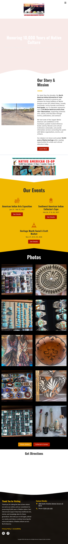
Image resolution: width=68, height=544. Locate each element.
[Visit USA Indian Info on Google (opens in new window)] (3, 533)
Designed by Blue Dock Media (44, 539)
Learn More (43, 149)
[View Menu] (65, 3)
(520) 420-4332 (48, 508)
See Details (17, 214)
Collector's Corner (41, 444)
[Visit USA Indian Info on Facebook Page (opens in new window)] (8, 533)
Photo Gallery (25, 444)
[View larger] (17, 279)
